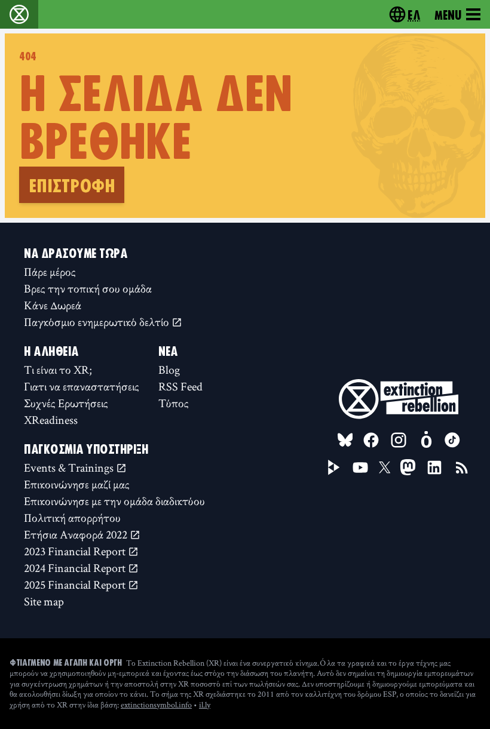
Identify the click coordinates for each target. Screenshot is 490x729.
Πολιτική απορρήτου (72, 517)
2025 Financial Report (76, 584)
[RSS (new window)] (462, 467)
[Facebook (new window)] (371, 440)
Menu (447, 14)
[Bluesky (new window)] (345, 440)
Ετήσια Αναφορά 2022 (77, 534)
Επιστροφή (72, 184)
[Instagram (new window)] (398, 440)
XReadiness (51, 419)
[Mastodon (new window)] (408, 467)
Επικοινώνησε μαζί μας (77, 484)
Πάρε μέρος (50, 271)
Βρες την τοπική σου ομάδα (88, 288)
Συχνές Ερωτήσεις (66, 403)
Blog (169, 369)
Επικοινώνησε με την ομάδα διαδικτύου (114, 501)
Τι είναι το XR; (58, 369)
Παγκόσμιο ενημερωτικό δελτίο (98, 322)
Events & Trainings (70, 467)
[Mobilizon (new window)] (426, 440)
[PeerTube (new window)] (334, 467)
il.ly (204, 704)
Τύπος (173, 403)
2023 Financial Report (76, 551)
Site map (44, 601)
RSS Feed (180, 386)
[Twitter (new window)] (385, 467)
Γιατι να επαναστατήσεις (81, 386)
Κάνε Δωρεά (52, 305)
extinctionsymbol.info (156, 704)
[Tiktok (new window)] (452, 440)
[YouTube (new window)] (360, 467)
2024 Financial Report (76, 568)
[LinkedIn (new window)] (434, 467)
